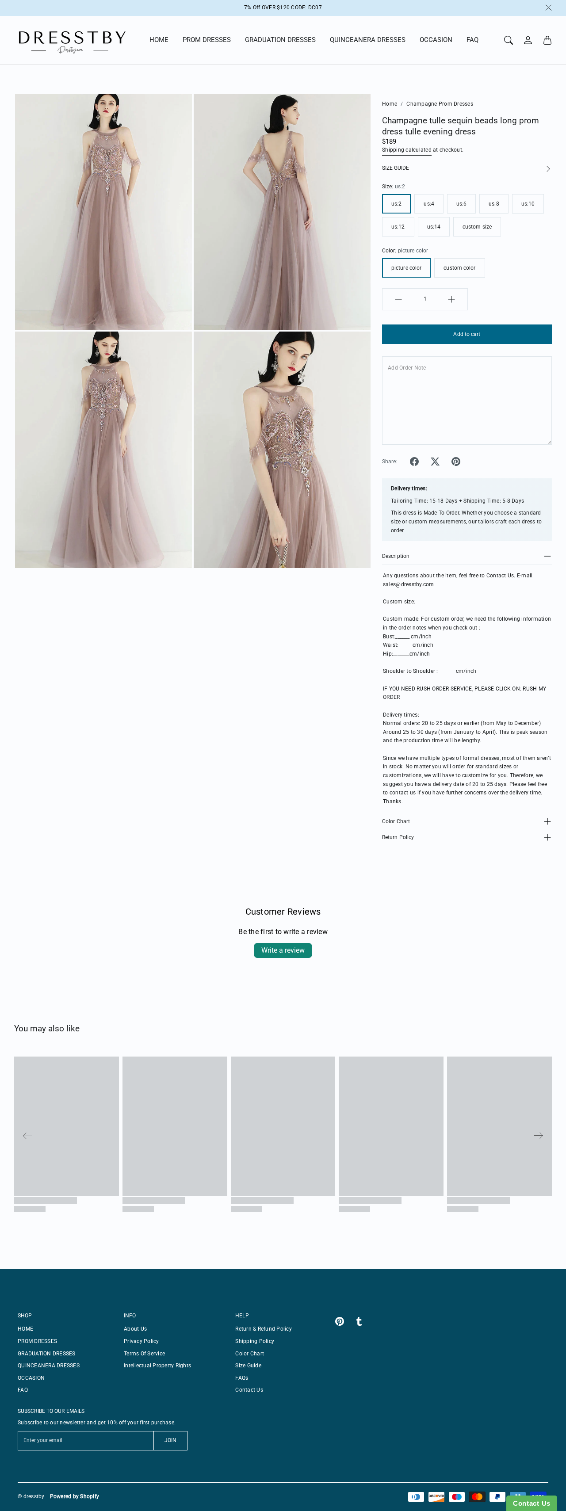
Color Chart (396, 821)
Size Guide (248, 1365)
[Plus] (451, 299)
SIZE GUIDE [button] (395, 168)
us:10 (528, 204)
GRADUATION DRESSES (280, 40)
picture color (406, 268)
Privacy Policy (141, 1341)
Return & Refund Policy (263, 1329)
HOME (158, 40)
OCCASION (436, 40)
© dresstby (31, 1496)
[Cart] (547, 40)
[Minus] (398, 299)
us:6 (461, 204)
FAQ (472, 40)
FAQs (241, 1378)
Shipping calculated (407, 150)
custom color (459, 268)
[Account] (528, 40)
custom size (477, 227)
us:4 (429, 204)
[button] (414, 461)
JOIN (170, 1440)
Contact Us (249, 1390)
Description (395, 556)
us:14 (434, 227)
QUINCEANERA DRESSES (367, 40)
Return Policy (398, 837)
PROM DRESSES (207, 40)
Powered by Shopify (74, 1496)
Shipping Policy (254, 1341)
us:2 (396, 204)
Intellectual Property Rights (157, 1365)
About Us (135, 1329)
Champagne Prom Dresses (439, 104)
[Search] (508, 40)
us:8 (494, 204)
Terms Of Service (144, 1354)
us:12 (398, 227)
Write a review (283, 950)
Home (389, 104)
